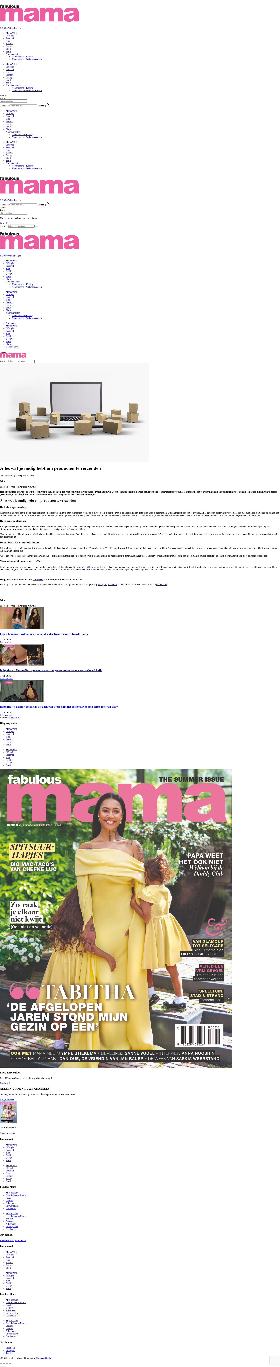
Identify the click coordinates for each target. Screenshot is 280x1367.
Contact (9, 1200)
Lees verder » (6, 642)
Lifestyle (10, 35)
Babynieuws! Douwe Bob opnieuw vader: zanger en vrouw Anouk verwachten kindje (51, 670)
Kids (8, 41)
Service (9, 1198)
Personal (10, 38)
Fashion (9, 43)
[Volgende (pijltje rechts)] (4, 1366)
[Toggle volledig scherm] (4, 1363)
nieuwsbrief (161, 584)
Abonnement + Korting (22, 56)
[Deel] (7, 1363)
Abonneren (11, 323)
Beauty (9, 46)
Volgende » (13, 717)
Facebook (112, 584)
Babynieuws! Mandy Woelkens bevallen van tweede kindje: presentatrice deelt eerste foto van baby (59, 706)
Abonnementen (13, 54)
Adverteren (11, 1203)
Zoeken (3, 95)
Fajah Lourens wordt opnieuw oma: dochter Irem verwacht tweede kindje (44, 633)
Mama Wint (11, 33)
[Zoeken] (36, 226)
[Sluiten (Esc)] (10, 1363)
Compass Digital (43, 1358)
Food (8, 49)
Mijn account (12, 1192)
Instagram (102, 584)
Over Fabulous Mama (16, 1195)
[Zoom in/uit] (1, 1363)
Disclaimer (11, 1208)
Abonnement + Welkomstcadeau (27, 59)
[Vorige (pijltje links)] (1, 1366)
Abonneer (38, 579)
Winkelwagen (12, 346)
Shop (8, 51)
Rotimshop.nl (94, 567)
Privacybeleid (12, 1206)
